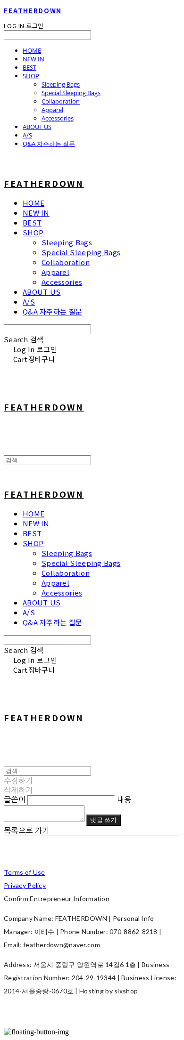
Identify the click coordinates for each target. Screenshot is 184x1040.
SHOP (31, 76)
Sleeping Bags (61, 84)
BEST (29, 67)
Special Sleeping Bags (71, 93)
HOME (32, 50)
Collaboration (61, 101)
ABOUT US (37, 126)
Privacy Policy (25, 885)
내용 (124, 799)
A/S (27, 135)
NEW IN (33, 59)
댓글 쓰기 (103, 819)
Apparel (52, 109)
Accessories (58, 118)
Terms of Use (24, 872)
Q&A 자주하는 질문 (49, 143)
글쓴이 (14, 799)
